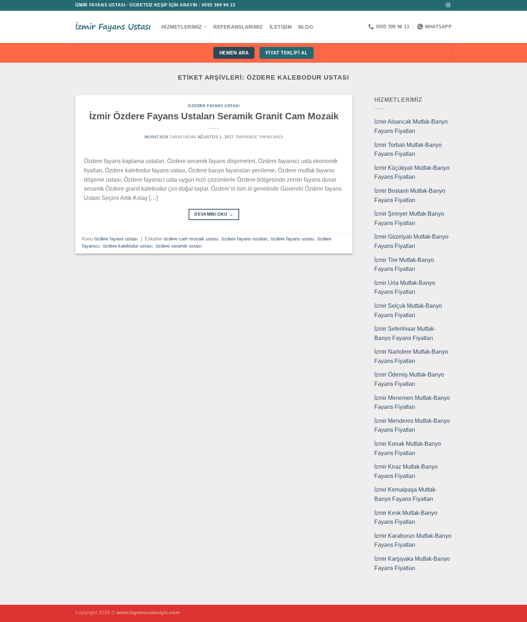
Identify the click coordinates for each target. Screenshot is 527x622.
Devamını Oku (213, 214)
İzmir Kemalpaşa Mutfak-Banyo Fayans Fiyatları (405, 494)
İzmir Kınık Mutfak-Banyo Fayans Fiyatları (405, 517)
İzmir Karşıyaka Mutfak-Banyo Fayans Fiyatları (412, 563)
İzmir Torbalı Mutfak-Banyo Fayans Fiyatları (408, 149)
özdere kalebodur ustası (128, 246)
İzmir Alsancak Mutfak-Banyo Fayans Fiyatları (411, 126)
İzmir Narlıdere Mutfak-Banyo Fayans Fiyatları (411, 356)
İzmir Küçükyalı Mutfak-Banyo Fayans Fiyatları (412, 172)
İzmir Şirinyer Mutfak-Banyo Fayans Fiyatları (409, 218)
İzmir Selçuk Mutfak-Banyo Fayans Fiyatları (408, 310)
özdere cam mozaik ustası (191, 238)
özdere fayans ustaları (245, 238)
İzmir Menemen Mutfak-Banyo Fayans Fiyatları (412, 402)
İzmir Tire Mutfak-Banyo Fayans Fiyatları (404, 264)
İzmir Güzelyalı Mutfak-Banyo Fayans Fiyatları (411, 241)
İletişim (281, 27)
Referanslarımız (238, 27)
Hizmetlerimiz (181, 27)
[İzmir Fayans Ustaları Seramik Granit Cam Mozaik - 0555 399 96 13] (113, 27)
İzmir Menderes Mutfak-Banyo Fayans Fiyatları (412, 425)
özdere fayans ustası (213, 106)
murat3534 (156, 137)
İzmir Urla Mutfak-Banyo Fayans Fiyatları (404, 287)
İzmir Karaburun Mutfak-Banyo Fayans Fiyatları (412, 540)
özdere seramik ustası (179, 246)
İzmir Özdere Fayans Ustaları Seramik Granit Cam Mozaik (213, 116)
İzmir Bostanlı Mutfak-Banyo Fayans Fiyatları (409, 195)
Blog (305, 27)
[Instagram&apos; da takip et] (448, 5)
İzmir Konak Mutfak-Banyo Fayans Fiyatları (407, 448)
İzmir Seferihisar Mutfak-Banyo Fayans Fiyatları (405, 333)
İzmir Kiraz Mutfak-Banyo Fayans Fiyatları (406, 471)
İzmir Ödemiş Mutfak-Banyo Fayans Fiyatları (409, 379)
